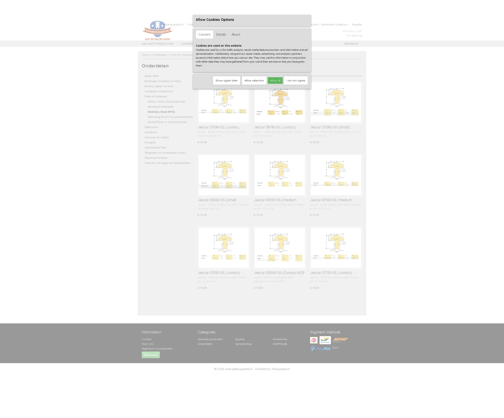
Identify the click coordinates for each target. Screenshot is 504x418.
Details (221, 34)
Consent (204, 34)
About (236, 34)
